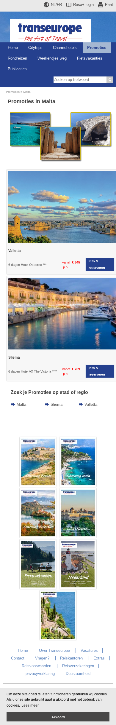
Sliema (56, 404)
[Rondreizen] (58, 638)
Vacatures (89, 650)
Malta (27, 91)
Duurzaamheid (78, 673)
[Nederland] (77, 587)
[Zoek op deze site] (109, 79)
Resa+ (83, 4)
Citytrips (35, 47)
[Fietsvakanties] (38, 587)
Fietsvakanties (89, 58)
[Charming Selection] (38, 536)
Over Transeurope (54, 650)
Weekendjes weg (52, 58)
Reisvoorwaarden (36, 666)
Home (13, 47)
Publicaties (17, 69)
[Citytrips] (77, 536)
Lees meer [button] (30, 705)
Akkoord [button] (58, 717)
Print (109, 4)
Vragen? (42, 658)
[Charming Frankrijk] (38, 485)
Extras (99, 658)
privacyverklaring (40, 673)
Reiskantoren (71, 658)
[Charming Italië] (77, 485)
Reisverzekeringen (78, 666)
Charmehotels (65, 47)
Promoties (96, 47)
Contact (17, 658)
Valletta (90, 404)
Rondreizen (17, 58)
